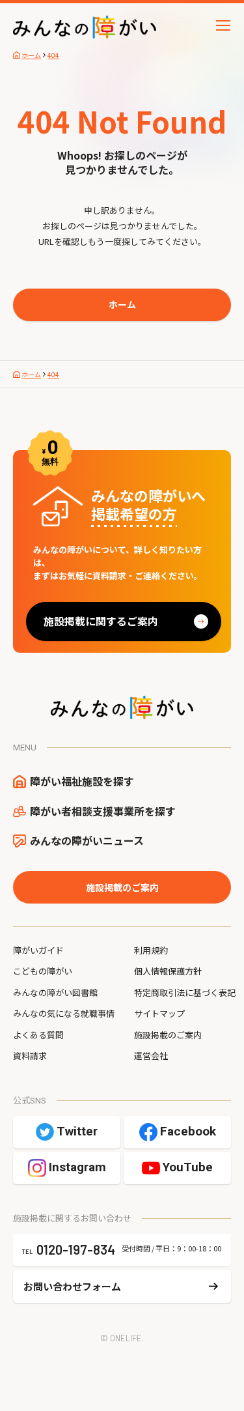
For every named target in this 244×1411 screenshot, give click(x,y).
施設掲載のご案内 (122, 887)
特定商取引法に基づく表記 (185, 992)
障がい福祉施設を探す (82, 781)
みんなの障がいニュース (87, 840)
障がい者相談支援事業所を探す (103, 811)
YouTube (188, 1167)
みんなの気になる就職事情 (64, 1013)
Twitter (77, 1131)
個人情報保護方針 (168, 971)
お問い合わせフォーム (72, 1286)
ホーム (122, 304)
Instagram (77, 1167)
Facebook (188, 1131)
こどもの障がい (42, 971)
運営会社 (151, 1055)
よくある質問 (38, 1035)
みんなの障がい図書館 (55, 992)
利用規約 (151, 950)
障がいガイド (38, 950)
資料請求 (30, 1055)
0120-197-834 (75, 1249)
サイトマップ (159, 1013)
